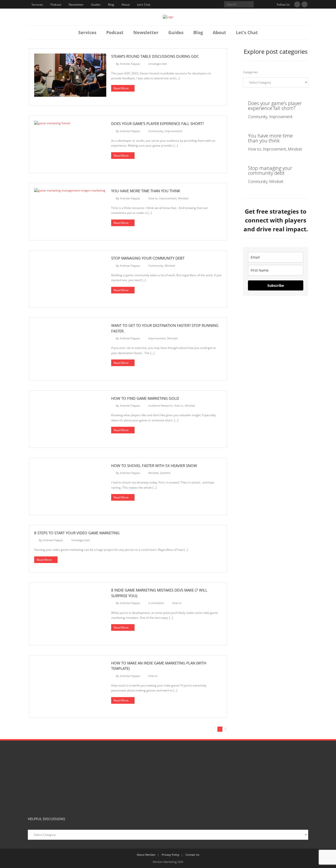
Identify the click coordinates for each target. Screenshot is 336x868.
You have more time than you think (145, 190)
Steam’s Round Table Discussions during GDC (155, 56)
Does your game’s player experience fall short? (157, 123)
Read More (121, 88)
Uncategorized (157, 64)
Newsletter (76, 4)
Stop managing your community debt (147, 258)
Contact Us (192, 854)
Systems (165, 473)
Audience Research (160, 405)
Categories (250, 72)
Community (155, 131)
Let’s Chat (143, 4)
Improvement (173, 131)
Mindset (183, 198)
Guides (96, 4)
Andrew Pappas (130, 64)
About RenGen (146, 854)
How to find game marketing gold (145, 398)
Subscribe (275, 285)
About (126, 4)
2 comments (156, 603)
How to (153, 198)
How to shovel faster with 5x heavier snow (154, 465)
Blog (111, 4)
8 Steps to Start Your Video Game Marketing (77, 532)
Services (37, 4)
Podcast (55, 4)
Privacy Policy (170, 854)
